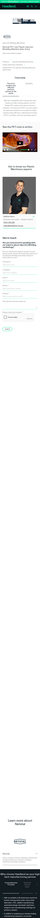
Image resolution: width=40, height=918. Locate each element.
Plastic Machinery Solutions (13, 65)
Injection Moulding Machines (23, 62)
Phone (5, 285)
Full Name (7, 262)
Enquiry (6, 293)
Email (5, 278)
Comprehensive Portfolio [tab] (11, 884)
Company (7, 270)
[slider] (9, 150)
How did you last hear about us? (14, 301)
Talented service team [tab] (27, 885)
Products (6, 62)
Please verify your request (12, 312)
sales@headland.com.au (13, 226)
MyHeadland (13, 1)
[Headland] (9, 6)
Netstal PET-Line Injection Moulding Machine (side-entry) (19, 69)
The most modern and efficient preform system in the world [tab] (10, 88)
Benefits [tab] (29, 83)
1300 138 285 (9, 222)
